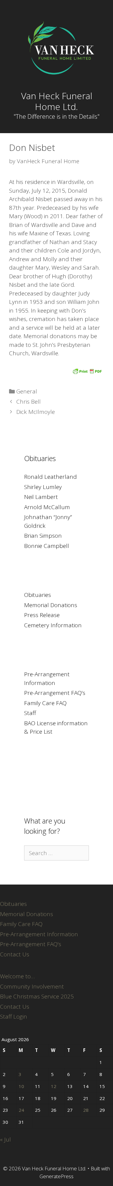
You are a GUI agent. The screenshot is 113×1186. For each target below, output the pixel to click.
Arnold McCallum (47, 507)
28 (86, 1110)
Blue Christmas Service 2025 (37, 996)
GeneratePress (56, 1176)
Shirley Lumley (43, 487)
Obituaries (37, 595)
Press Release (42, 615)
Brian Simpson (43, 536)
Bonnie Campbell (46, 546)
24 (21, 1110)
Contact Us (14, 954)
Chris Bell (28, 401)
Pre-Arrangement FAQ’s (54, 693)
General (26, 391)
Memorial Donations (50, 605)
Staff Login (13, 1016)
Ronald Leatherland (50, 477)
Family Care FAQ (45, 703)
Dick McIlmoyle (35, 412)
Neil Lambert (41, 497)
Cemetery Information (53, 625)
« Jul (5, 1139)
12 (53, 1086)
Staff (30, 713)
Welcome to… (17, 976)
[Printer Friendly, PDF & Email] (87, 370)
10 (21, 1086)
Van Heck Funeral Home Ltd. (56, 101)
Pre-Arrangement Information (39, 934)
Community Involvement (32, 986)
